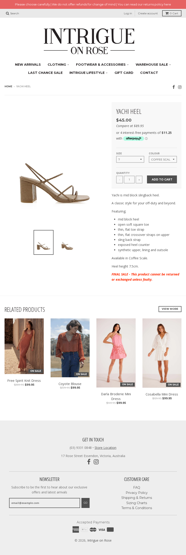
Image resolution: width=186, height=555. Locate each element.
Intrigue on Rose (99, 540)
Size (119, 153)
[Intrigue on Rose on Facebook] (173, 87)
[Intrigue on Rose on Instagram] (179, 87)
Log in (128, 13)
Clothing (57, 64)
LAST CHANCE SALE (45, 73)
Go (85, 502)
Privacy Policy (137, 493)
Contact (149, 73)
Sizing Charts (136, 503)
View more (170, 308)
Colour (154, 153)
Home (8, 86)
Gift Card (124, 73)
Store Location (105, 447)
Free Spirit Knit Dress (24, 380)
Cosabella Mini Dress (162, 394)
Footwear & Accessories (101, 64)
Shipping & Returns (136, 498)
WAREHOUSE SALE (152, 64)
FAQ (136, 487)
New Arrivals (28, 64)
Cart (174, 13)
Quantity (123, 173)
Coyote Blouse (70, 383)
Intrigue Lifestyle (87, 73)
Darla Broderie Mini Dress (116, 396)
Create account (148, 13)
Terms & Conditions (136, 508)
